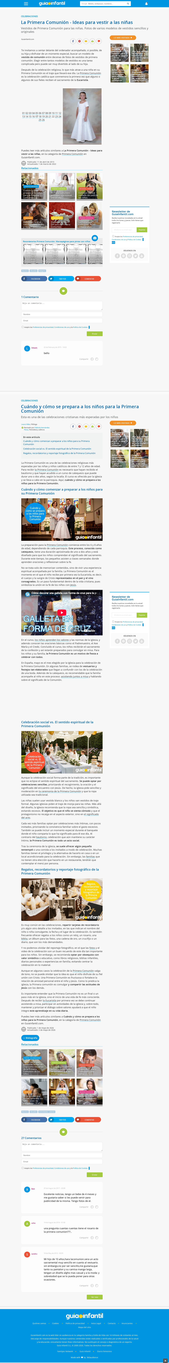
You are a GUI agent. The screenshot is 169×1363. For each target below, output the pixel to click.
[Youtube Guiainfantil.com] (142, 256)
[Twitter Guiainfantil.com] (136, 256)
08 (46, 113)
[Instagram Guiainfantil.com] (130, 256)
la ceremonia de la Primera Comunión (60, 791)
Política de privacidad (75, 1323)
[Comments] (99, 41)
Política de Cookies (80, 327)
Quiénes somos (39, 1323)
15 (30, 116)
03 (30, 113)
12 (59, 113)
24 (59, 116)
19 (43, 116)
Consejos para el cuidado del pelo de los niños (88, 195)
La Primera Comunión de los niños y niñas (87, 224)
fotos (92, 947)
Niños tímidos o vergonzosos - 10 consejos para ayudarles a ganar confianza (120, 75)
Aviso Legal (96, 1323)
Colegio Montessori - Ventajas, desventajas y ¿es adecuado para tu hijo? (138, 75)
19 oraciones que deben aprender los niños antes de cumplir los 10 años (33, 1100)
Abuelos (33, 271)
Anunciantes (127, 1323)
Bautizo (25, 271)
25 (40, 119)
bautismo (41, 837)
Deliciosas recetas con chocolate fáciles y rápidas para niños (33, 224)
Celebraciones (29, 16)
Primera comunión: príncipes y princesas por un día (61, 195)
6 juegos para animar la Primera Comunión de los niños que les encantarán (61, 1070)
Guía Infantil (85, 1351)
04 (33, 113)
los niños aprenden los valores (52, 639)
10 (53, 113)
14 (26, 116)
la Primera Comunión (46, 469)
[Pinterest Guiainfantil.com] (123, 256)
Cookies (55, 1323)
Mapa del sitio (84, 1327)
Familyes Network (65, 1351)
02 (26, 113)
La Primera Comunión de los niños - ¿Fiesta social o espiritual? (61, 1100)
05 (36, 113)
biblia (24, 938)
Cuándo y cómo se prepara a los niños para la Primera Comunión (33, 194)
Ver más (94, 1297)
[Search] (128, 3)
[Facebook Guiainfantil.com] (117, 256)
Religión (42, 271)
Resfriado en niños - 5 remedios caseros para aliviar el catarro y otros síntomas (120, 53)
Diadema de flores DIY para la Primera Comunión (60, 224)
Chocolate (28, 218)
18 (40, 116)
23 (56, 116)
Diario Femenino (104, 1351)
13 (23, 116)
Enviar (94, 334)
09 (50, 113)
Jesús (73, 584)
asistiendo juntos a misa (74, 676)
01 (23, 113)
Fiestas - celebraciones (32, 1058)
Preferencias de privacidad (43, 327)
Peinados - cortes (86, 189)
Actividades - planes (47, 1112)
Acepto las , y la (56, 327)
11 (56, 113)
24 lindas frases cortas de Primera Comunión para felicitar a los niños (88, 1100)
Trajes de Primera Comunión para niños (87, 1071)
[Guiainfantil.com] (52, 5)
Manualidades (57, 218)
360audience (92, 1357)
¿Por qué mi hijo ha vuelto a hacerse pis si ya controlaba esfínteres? (140, 55)
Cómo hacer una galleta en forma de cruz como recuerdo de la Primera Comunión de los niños (33, 1068)
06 (40, 113)
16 (33, 116)
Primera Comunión (90, 73)
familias (90, 856)
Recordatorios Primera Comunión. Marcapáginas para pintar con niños (56, 241)
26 (43, 119)
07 (43, 113)
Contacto (112, 1323)
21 (50, 116)
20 (46, 116)
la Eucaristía (49, 1000)
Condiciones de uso (62, 327)
